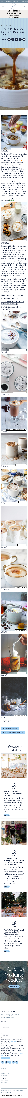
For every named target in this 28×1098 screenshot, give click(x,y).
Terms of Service (6, 1095)
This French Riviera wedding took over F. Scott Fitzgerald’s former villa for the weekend (14, 861)
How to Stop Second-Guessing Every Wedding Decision (13, 793)
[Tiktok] (6, 1062)
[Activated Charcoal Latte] (14, 373)
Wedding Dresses (14, 11)
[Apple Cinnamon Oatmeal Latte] (14, 132)
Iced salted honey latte (20, 715)
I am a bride (5, 1035)
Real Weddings (14, 17)
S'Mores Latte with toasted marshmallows (15, 429)
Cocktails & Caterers (9, 25)
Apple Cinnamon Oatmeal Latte (18, 149)
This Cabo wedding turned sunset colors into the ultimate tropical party (14, 932)
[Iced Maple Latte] (14, 654)
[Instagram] (2, 1062)
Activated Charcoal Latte (19, 392)
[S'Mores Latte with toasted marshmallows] (14, 413)
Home (2, 25)
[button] (9, 39)
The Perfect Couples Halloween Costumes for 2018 (11, 308)
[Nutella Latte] (14, 485)
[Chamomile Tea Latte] (14, 449)
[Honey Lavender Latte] (14, 611)
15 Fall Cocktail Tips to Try (10, 298)
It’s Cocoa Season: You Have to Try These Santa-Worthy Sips (12, 302)
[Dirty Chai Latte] (14, 526)
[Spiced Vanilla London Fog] (14, 221)
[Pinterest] (13, 1062)
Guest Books (14, 15)
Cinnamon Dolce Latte (20, 587)
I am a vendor (6, 1034)
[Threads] (16, 1062)
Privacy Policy (13, 1041)
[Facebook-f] (9, 1062)
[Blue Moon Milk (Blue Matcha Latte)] (14, 331)
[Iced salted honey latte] (14, 696)
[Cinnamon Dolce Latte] (14, 568)
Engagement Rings (14, 13)
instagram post (6, 721)
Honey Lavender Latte (20, 630)
